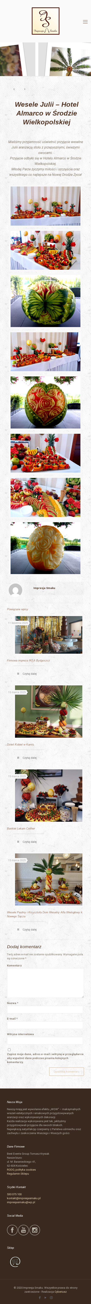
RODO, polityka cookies (21, 1169)
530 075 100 (14, 1194)
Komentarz (14, 965)
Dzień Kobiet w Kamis (20, 744)
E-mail (12, 1018)
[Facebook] (40, 1298)
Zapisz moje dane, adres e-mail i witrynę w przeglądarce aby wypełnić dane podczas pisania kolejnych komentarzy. (45, 1058)
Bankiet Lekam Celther (21, 828)
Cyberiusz (61, 1291)
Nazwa (12, 1003)
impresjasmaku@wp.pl (21, 1202)
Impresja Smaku (44, 588)
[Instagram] (51, 1298)
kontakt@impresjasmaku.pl (24, 1198)
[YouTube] (45, 1298)
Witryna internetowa (20, 1034)
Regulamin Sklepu (18, 1173)
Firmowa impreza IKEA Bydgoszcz (28, 660)
